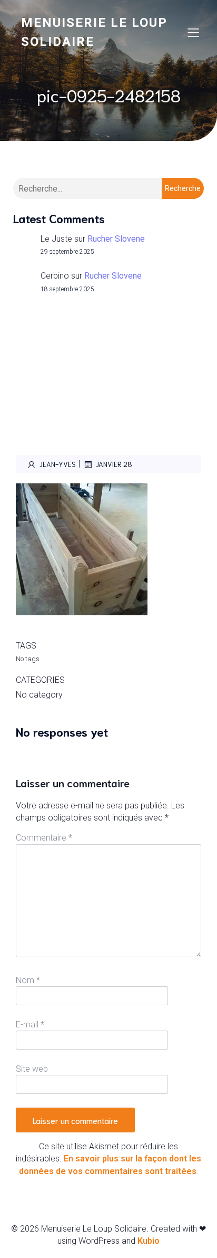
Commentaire (44, 838)
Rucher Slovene (116, 239)
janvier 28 (114, 464)
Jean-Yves (58, 464)
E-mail (30, 1024)
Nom (28, 980)
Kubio (148, 1241)
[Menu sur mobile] (193, 32)
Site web (32, 1069)
